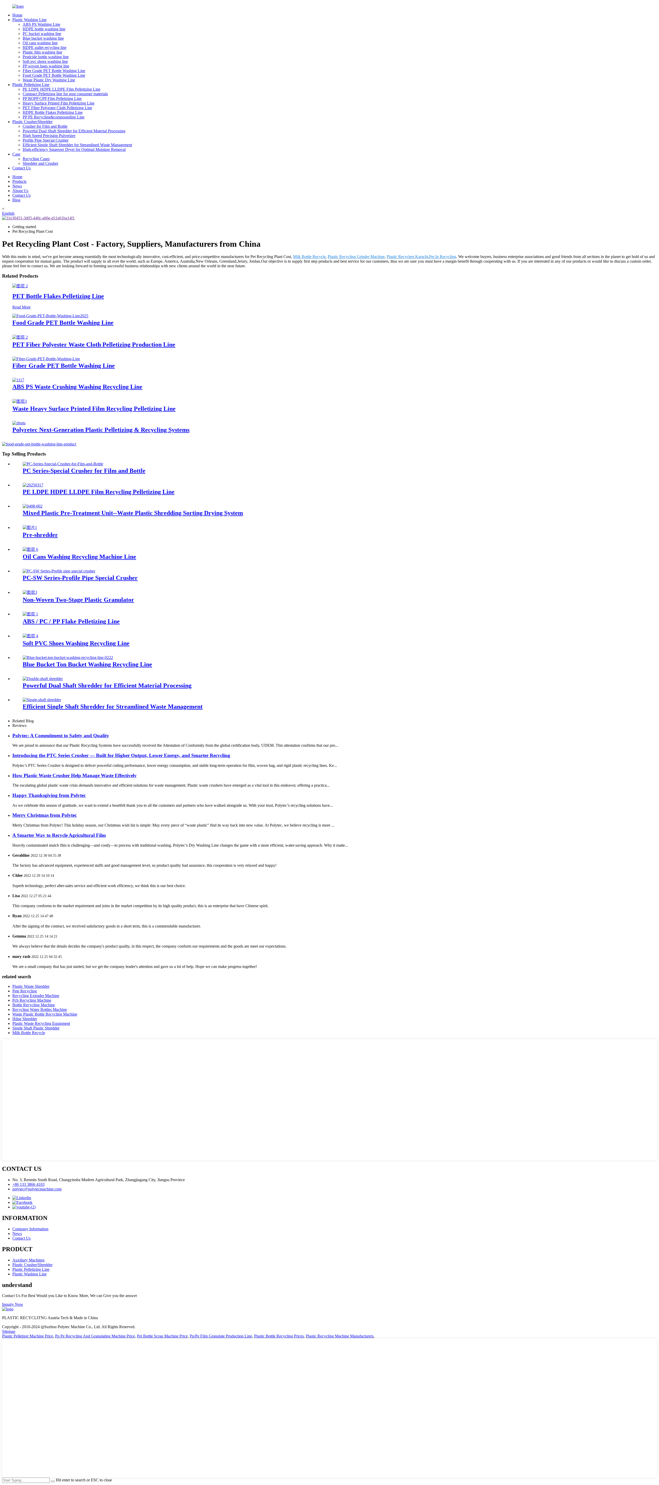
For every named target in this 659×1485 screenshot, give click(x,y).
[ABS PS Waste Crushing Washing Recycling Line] (18, 380)
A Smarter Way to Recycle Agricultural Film (59, 835)
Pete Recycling (24, 991)
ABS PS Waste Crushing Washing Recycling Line (77, 386)
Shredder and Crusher (40, 163)
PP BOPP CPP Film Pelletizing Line (52, 98)
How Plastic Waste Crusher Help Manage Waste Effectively (74, 775)
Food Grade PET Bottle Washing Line (54, 75)
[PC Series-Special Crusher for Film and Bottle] (63, 464)
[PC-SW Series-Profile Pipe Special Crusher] (59, 571)
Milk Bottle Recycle (309, 256)
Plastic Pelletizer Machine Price (27, 1336)
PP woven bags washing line (46, 66)
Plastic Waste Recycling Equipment (41, 1023)
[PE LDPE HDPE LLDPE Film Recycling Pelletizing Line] (33, 485)
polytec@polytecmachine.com (37, 1189)
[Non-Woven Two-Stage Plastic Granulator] (30, 592)
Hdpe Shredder (24, 1019)
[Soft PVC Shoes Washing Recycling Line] (30, 636)
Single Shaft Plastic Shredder (35, 1028)
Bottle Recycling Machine (33, 1005)
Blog (16, 200)
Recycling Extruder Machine (35, 995)
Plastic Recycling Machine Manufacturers (340, 1336)
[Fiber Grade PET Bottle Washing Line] (46, 359)
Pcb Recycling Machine (31, 1000)
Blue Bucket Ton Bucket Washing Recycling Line (87, 664)
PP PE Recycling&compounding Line (53, 117)
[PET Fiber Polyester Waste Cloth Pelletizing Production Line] (20, 337)
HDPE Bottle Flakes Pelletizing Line (53, 112)
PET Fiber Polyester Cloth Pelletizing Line (57, 108)
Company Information (30, 1229)
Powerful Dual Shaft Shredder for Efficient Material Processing (74, 131)
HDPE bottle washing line (44, 29)
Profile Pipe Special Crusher (45, 140)
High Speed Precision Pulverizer (49, 135)
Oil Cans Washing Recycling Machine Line (79, 556)
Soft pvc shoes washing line (45, 61)
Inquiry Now (12, 1304)
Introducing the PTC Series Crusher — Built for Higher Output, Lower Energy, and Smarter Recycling (121, 755)
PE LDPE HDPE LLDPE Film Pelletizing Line (61, 89)
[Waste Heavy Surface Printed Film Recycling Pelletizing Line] (19, 401)
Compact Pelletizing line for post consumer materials (65, 94)
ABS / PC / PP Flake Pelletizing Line (71, 621)
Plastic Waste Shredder (30, 986)
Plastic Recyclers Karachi (407, 256)
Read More (21, 307)
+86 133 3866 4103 (28, 1184)
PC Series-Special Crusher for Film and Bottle (84, 470)
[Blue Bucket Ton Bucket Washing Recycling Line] (68, 657)
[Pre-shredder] (30, 527)
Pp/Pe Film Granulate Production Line (221, 1336)
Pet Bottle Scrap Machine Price (162, 1336)
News (17, 186)
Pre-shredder (40, 534)
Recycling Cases (36, 159)
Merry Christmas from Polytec (44, 815)
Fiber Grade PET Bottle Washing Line (54, 70)
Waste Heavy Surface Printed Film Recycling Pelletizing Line (94, 408)
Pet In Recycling (442, 256)
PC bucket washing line (42, 33)
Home (17, 15)
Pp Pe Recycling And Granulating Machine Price (95, 1336)
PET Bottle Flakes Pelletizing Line (58, 296)
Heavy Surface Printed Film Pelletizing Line (58, 103)
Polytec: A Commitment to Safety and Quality (60, 735)
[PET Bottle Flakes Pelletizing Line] (20, 286)
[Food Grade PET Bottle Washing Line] (50, 316)
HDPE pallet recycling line (44, 47)
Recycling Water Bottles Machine (39, 1009)
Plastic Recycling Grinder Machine (356, 256)
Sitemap (8, 1331)
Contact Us (21, 168)
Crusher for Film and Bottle (45, 126)
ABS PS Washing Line (41, 24)
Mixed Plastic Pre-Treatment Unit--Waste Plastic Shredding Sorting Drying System (133, 513)
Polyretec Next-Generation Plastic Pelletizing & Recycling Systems (100, 429)
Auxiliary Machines (28, 1260)
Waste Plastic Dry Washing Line (49, 80)
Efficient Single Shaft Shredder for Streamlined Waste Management (77, 145)
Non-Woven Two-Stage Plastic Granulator (78, 599)
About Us (20, 190)
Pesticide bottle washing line (46, 57)
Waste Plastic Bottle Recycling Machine (44, 1014)
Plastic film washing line (42, 52)
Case (16, 154)
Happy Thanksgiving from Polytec (49, 795)
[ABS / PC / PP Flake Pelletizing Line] (30, 614)
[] (53, 1481)
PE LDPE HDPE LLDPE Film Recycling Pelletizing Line (99, 491)
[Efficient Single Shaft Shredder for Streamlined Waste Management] (42, 700)
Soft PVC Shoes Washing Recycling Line (76, 643)
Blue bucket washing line (43, 38)
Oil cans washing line (40, 43)
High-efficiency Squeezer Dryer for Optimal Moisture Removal (74, 149)
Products (19, 181)
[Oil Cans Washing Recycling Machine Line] (30, 549)
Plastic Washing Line (29, 20)
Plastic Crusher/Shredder (32, 121)
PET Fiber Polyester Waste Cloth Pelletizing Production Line (93, 344)
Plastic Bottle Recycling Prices (279, 1336)
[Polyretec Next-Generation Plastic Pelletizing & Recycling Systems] (18, 423)
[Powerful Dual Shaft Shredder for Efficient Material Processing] (43, 678)
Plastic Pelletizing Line (30, 84)
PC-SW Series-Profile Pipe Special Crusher (80, 577)
